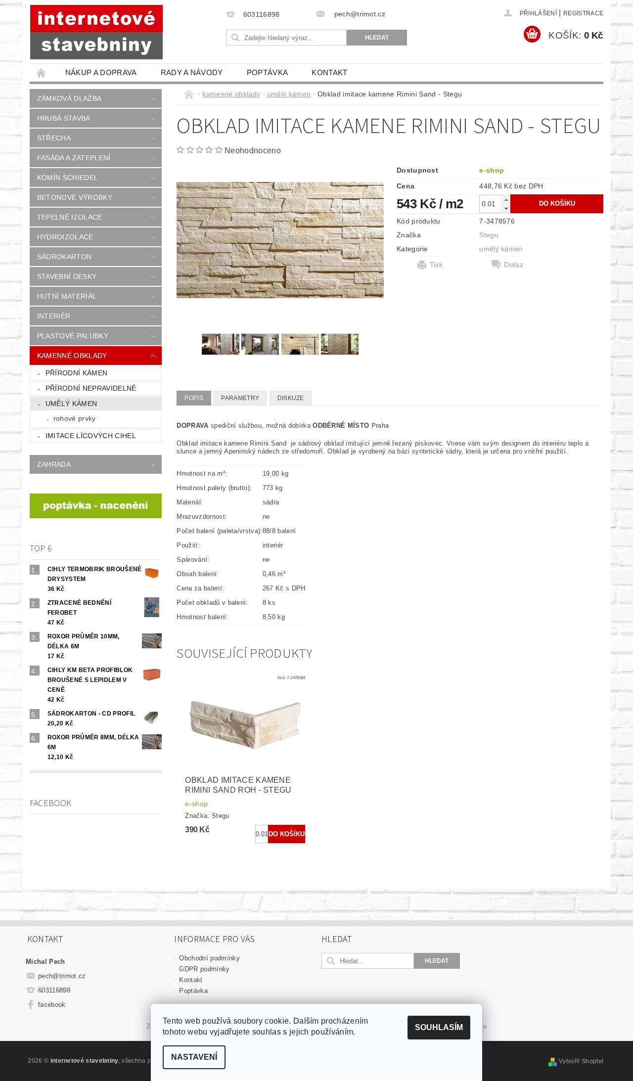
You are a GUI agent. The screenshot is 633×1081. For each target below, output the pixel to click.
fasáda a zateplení (74, 158)
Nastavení (194, 1057)
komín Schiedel (67, 177)
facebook (52, 1004)
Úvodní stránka (41, 72)
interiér (54, 316)
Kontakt (329, 72)
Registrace (583, 13)
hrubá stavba (63, 118)
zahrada (54, 464)
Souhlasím (439, 1027)
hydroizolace (65, 237)
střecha (54, 138)
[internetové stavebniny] (96, 32)
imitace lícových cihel (90, 436)
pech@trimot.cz (62, 976)
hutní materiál (66, 296)
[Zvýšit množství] (505, 199)
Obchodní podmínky (209, 958)
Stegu (488, 235)
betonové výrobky (74, 197)
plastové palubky (72, 336)
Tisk (436, 265)
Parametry (240, 398)
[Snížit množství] (505, 208)
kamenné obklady (72, 356)
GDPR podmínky (204, 969)
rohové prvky (74, 418)
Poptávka (267, 72)
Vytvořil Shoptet (581, 1061)
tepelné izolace (69, 217)
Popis (193, 398)
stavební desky (66, 276)
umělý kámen (71, 403)
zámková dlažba (69, 98)
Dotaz (513, 265)
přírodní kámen (76, 373)
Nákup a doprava (101, 72)
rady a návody (192, 72)
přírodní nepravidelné (90, 388)
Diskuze (290, 398)
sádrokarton (64, 257)
